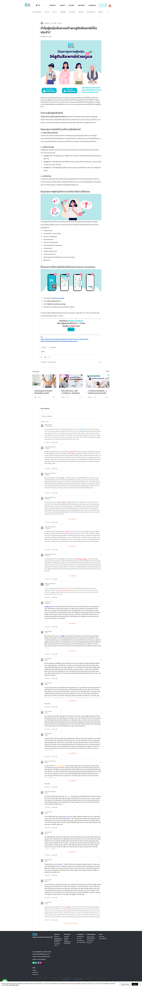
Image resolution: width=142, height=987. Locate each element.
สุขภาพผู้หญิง (52, 347)
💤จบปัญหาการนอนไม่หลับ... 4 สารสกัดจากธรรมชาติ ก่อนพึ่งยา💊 (97, 392)
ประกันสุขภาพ (91, 12)
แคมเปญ (80, 12)
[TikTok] (43, 963)
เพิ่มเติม (100, 12)
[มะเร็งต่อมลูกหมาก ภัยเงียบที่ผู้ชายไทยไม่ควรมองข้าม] (44, 381)
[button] (53, 5)
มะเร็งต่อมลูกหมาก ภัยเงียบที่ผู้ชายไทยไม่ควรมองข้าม (43, 392)
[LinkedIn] (36, 963)
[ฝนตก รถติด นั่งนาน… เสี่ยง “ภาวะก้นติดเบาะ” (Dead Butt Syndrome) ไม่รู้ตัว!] (71, 381)
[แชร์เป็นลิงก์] (49, 357)
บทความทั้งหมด (37, 12)
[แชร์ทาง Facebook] (41, 357)
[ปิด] (140, 984)
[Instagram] (40, 963)
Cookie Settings (125, 984)
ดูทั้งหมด (108, 371)
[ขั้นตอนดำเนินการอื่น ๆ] (100, 23)
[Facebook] (38, 963)
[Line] (33, 963)
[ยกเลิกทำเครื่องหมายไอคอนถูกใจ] (46, 442)
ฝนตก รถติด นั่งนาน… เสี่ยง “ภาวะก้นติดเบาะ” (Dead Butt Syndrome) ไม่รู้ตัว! (70, 392)
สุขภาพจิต (72, 12)
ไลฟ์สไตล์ (63, 12)
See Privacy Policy (14, 985)
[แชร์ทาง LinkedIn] (45, 357)
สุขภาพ (47, 12)
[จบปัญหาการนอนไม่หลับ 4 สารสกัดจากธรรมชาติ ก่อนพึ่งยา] (98, 381)
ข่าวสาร (54, 12)
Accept (135, 984)
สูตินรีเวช (44, 347)
